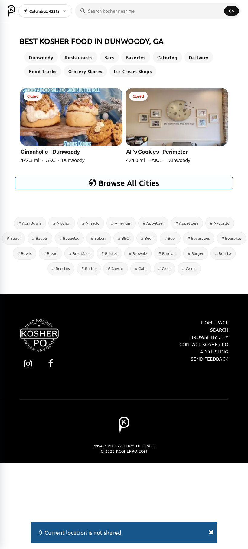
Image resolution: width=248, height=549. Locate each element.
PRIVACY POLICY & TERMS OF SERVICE (124, 445)
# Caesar (115, 268)
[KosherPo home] (11, 11)
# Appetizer (153, 223)
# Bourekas (231, 238)
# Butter (88, 268)
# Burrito (223, 253)
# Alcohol (61, 223)
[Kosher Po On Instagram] (28, 363)
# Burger (196, 253)
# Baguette (69, 238)
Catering (167, 57)
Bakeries (136, 57)
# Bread (50, 253)
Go (231, 10)
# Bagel (14, 238)
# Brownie (138, 253)
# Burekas (167, 253)
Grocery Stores (85, 71)
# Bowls (24, 253)
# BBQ (123, 238)
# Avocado (220, 223)
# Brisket (109, 253)
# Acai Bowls (29, 223)
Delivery (199, 57)
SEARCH (219, 329)
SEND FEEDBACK (209, 359)
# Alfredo (91, 223)
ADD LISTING (214, 351)
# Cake (164, 268)
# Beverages (199, 238)
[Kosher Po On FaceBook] (50, 363)
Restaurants (79, 57)
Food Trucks (43, 71)
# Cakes (189, 268)
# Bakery (98, 238)
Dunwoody (41, 57)
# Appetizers (186, 223)
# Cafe (141, 268)
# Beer (170, 238)
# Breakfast (79, 253)
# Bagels (40, 238)
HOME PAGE (214, 322)
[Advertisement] (124, 505)
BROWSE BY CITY (209, 337)
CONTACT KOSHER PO (203, 344)
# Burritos (61, 268)
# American (121, 223)
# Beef (147, 238)
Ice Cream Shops (133, 71)
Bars (109, 57)
